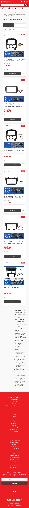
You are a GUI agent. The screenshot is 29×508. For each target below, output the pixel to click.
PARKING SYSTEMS (14, 446)
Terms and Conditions (14, 408)
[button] (8, 25)
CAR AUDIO (14, 425)
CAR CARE (14, 438)
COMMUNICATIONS (14, 442)
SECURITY (14, 444)
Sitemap (14, 416)
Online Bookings (14, 399)
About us (14, 401)
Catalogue (14, 412)
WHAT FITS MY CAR (14, 429)
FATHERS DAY (14, 423)
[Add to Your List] (23, 73)
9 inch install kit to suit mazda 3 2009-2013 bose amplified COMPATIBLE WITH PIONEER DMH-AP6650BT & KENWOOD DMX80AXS (14, 196)
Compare (20, 25)
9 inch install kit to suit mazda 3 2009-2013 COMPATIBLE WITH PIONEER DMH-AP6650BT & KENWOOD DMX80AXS (14, 242)
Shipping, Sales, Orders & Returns (14, 405)
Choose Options (12, 73)
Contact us (14, 403)
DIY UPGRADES (14, 431)
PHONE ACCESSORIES (14, 440)
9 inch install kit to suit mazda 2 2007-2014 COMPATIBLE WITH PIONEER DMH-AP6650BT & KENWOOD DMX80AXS (14, 151)
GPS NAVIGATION (14, 434)
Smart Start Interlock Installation (14, 397)
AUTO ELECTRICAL (14, 448)
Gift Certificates (14, 410)
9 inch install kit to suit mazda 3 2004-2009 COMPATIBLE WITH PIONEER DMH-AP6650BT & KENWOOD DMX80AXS (14, 105)
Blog (14, 414)
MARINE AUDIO (14, 436)
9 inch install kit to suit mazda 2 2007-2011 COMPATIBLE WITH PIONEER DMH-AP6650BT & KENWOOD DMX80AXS (14, 60)
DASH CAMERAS (14, 427)
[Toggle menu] (3, 2)
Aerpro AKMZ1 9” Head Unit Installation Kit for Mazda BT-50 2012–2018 (12, 288)
